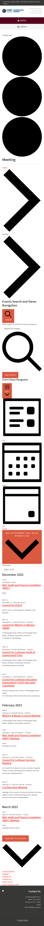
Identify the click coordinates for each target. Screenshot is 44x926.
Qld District (13, 12)
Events (4, 167)
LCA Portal (6, 2)
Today (4, 529)
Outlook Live (6, 879)
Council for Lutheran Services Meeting (18, 761)
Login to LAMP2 (15, 2)
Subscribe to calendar (15, 838)
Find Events (10, 375)
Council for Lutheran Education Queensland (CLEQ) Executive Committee (19, 682)
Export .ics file (7, 882)
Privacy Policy (22, 920)
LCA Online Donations (27, 2)
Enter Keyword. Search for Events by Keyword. (19, 324)
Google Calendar (8, 871)
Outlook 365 (6, 876)
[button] (22, 20)
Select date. (6, 565)
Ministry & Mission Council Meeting (21, 715)
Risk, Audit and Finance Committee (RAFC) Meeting (21, 737)
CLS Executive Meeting (14, 787)
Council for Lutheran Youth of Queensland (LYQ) (18, 654)
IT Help (37, 2)
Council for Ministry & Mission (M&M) (18, 626)
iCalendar (5, 874)
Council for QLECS (12, 605)
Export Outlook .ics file (10, 884)
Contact (5, 4)
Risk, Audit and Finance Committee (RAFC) (21, 586)
